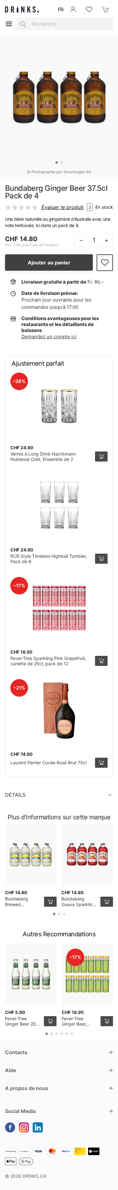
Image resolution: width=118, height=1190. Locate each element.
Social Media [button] (20, 1111)
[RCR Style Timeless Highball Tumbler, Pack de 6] (59, 506)
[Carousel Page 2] (61, 162)
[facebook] (10, 1127)
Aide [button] (10, 1070)
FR (61, 9)
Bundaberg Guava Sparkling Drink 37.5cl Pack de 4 (79, 907)
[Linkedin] (38, 1127)
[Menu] (9, 24)
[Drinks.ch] (22, 9)
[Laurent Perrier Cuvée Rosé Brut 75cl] (59, 710)
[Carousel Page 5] (66, 1033)
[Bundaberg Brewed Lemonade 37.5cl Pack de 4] (31, 855)
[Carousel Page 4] (61, 1033)
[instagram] (24, 1127)
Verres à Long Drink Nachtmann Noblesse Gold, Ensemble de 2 (43, 456)
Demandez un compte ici (48, 337)
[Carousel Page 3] (64, 914)
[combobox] (64, 24)
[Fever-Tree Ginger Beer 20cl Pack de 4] (31, 974)
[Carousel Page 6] (71, 1033)
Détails (15, 795)
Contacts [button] (16, 1052)
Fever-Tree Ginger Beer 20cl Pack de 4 (22, 1024)
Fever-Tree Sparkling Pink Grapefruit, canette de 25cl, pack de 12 (48, 661)
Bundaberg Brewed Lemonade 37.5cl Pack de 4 (22, 907)
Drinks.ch (34, 1176)
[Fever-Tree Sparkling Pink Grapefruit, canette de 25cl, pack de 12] (59, 608)
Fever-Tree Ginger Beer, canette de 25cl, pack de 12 (78, 1027)
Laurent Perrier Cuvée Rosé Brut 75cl (48, 762)
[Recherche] (23, 24)
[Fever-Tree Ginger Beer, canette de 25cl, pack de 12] (87, 974)
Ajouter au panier (49, 262)
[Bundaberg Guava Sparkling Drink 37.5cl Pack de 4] (87, 855)
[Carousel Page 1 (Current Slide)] (56, 162)
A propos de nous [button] (26, 1088)
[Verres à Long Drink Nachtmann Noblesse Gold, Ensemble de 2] (59, 404)
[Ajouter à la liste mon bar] (105, 262)
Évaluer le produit (63, 207)
